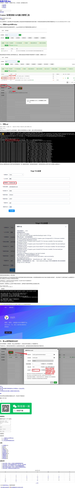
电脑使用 (4, 454)
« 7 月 (37, 482)
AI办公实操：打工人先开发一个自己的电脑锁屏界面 (13, 465)
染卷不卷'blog (5, 1)
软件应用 (2, 11)
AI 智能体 (4, 445)
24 (16, 479)
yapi (1, 386)
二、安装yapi (5, 439)
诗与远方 (4, 7)
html (3, 446)
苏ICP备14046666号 (5, 487)
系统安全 (4, 457)
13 (48, 476)
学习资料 (4, 451)
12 (37, 476)
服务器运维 (4, 453)
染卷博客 (4, 5)
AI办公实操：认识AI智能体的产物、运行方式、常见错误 (14, 464)
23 (5, 479)
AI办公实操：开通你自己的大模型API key (11, 468)
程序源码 (4, 455)
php (3, 447)
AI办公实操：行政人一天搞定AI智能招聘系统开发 (12, 463)
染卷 (1, 18)
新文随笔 (4, 452)
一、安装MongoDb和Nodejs (8, 437)
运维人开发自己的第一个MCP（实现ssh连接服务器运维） (14, 467)
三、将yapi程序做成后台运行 (8, 440)
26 (37, 479)
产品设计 (4, 449)
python (3, 448)
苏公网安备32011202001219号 (17, 487)
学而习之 (4, 6)
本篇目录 (3, 19)
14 (58, 476)
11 (26, 476)
